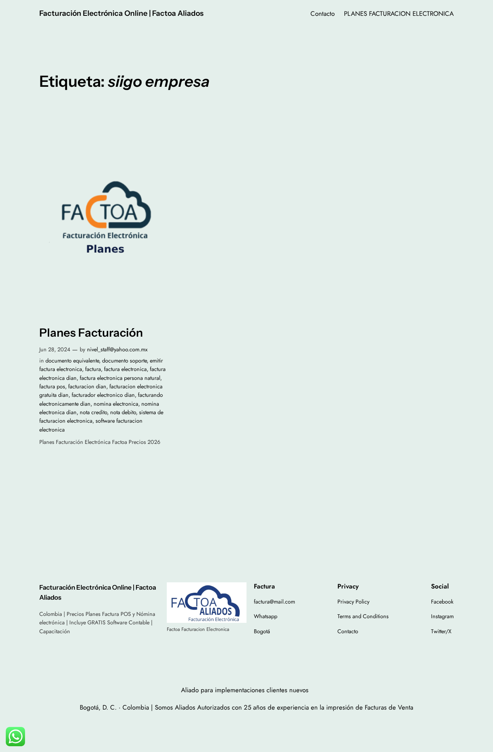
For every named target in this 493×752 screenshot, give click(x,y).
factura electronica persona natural (120, 378)
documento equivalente (72, 360)
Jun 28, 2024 (54, 349)
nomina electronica (116, 404)
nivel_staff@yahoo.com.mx (117, 349)
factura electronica (125, 369)
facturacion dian (87, 386)
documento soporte (124, 360)
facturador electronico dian (103, 395)
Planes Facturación (91, 332)
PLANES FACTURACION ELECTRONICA (399, 13)
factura (93, 369)
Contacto (322, 13)
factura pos (52, 386)
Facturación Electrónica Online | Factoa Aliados (121, 13)
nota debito (123, 412)
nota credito (93, 412)
